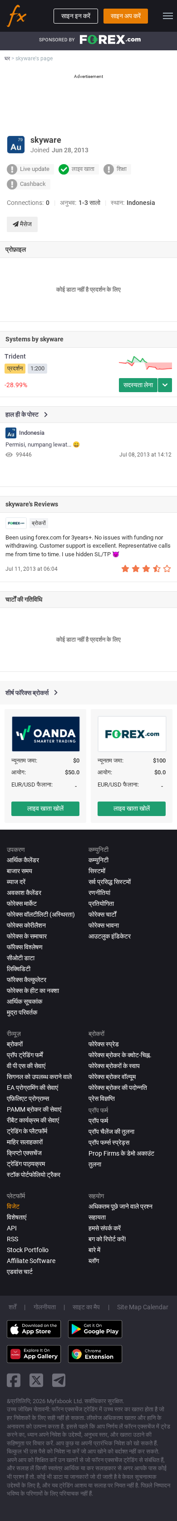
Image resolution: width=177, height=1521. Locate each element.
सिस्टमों (96, 871)
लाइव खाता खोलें (45, 808)
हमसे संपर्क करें (104, 1228)
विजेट (13, 1206)
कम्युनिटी (98, 860)
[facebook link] (13, 1380)
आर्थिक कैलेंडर (23, 860)
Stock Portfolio (28, 1250)
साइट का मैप (86, 1307)
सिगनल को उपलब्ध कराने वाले (39, 1076)
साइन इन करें (75, 15)
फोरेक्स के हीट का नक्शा (33, 990)
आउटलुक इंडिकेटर (109, 936)
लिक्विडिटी (18, 968)
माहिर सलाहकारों (25, 1142)
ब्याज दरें (16, 881)
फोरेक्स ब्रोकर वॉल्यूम (112, 1076)
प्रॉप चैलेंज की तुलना (111, 1131)
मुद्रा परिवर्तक (22, 1012)
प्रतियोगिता (101, 903)
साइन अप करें (126, 15)
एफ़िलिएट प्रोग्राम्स (28, 1098)
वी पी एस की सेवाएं (26, 1065)
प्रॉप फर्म (98, 1120)
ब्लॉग (93, 1260)
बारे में (94, 1250)
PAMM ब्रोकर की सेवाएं (34, 1109)
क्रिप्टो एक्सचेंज (24, 1153)
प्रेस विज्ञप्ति (101, 1098)
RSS (12, 1239)
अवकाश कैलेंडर (24, 892)
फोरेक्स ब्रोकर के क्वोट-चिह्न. (120, 1055)
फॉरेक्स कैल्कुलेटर (26, 979)
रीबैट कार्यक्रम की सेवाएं (33, 1120)
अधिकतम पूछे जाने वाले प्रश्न (120, 1206)
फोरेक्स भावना (103, 925)
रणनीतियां (99, 892)
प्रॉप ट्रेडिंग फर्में (25, 1055)
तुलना (94, 1164)
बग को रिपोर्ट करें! (107, 1239)
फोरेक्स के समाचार (27, 936)
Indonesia (31, 433)
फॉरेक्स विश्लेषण (25, 947)
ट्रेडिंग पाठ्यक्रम (26, 1163)
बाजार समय (19, 871)
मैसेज (25, 224)
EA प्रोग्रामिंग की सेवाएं (32, 1087)
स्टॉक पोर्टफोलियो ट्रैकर (33, 1174)
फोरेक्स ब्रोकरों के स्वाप (114, 1065)
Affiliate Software (31, 1260)
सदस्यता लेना (138, 385)
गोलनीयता (45, 1307)
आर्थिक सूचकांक (24, 1001)
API (12, 1228)
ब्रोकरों (39, 523)
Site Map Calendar (142, 1307)
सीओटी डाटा (20, 958)
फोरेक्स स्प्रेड (103, 1044)
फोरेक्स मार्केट (22, 903)
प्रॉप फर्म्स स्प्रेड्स (108, 1142)
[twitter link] (36, 1380)
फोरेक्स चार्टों (102, 914)
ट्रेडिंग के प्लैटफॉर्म (27, 1131)
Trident (15, 356)
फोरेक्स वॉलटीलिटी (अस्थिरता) (41, 914)
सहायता (97, 1217)
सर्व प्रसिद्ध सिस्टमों (109, 881)
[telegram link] (59, 1380)
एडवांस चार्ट (20, 1271)
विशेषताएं (16, 1217)
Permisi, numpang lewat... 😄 (42, 444)
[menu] (168, 16)
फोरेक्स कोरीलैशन (26, 925)
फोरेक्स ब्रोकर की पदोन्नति (117, 1087)
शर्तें (12, 1307)
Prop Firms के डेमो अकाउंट (121, 1153)
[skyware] (10, 433)
